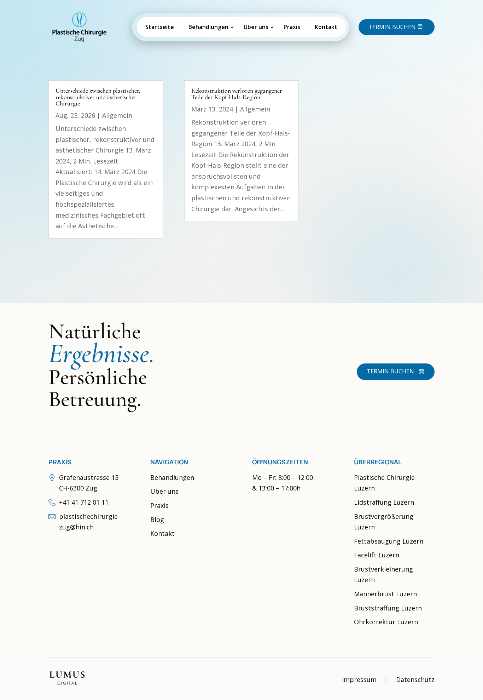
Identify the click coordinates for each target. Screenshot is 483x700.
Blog (157, 519)
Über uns (256, 27)
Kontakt (326, 27)
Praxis (292, 27)
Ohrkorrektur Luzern (386, 622)
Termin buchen (390, 371)
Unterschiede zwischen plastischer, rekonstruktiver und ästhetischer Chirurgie (98, 97)
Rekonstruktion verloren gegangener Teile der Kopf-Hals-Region (236, 94)
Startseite (159, 27)
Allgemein (117, 115)
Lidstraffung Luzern (384, 502)
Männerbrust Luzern (385, 594)
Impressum (359, 679)
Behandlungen (208, 27)
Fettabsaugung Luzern (388, 541)
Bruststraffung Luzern (388, 608)
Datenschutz (415, 679)
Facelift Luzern (376, 555)
